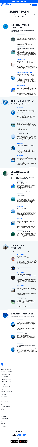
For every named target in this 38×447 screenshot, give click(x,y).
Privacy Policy (3, 426)
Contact (2, 414)
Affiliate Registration (5, 418)
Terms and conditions (5, 424)
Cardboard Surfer (4, 377)
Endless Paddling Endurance (6, 379)
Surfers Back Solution (5, 394)
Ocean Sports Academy (5, 386)
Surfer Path (3, 404)
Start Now (34, 4)
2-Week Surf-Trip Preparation (6, 371)
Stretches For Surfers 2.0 (5, 388)
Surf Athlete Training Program (6, 391)
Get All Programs (4, 382)
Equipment (3, 423)
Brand (2, 421)
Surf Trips (3, 403)
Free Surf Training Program (6, 381)
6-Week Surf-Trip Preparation (6, 372)
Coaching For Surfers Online (6, 406)
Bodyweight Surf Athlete (5, 374)
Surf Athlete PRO (4, 389)
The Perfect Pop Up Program (6, 398)
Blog (2, 408)
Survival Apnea (4, 396)
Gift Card (3, 384)
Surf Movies (3, 409)
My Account (3, 416)
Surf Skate (3, 393)
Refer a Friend (3, 419)
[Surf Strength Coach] (5, 364)
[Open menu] (30, 5)
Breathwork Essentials (5, 376)
